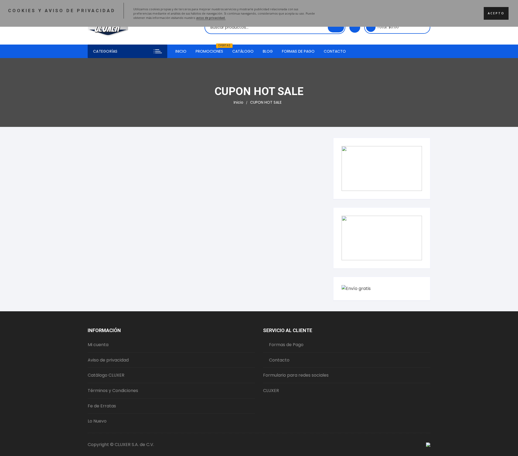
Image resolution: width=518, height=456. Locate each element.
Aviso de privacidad (108, 360)
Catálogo (243, 51)
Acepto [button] (496, 13)
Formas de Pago (298, 51)
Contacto (335, 51)
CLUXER (271, 390)
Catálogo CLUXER (106, 375)
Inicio (180, 51)
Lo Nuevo (97, 421)
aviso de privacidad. (211, 18)
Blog (268, 51)
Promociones (211, 49)
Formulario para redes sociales (296, 375)
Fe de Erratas (102, 406)
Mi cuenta (98, 345)
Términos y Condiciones (113, 390)
